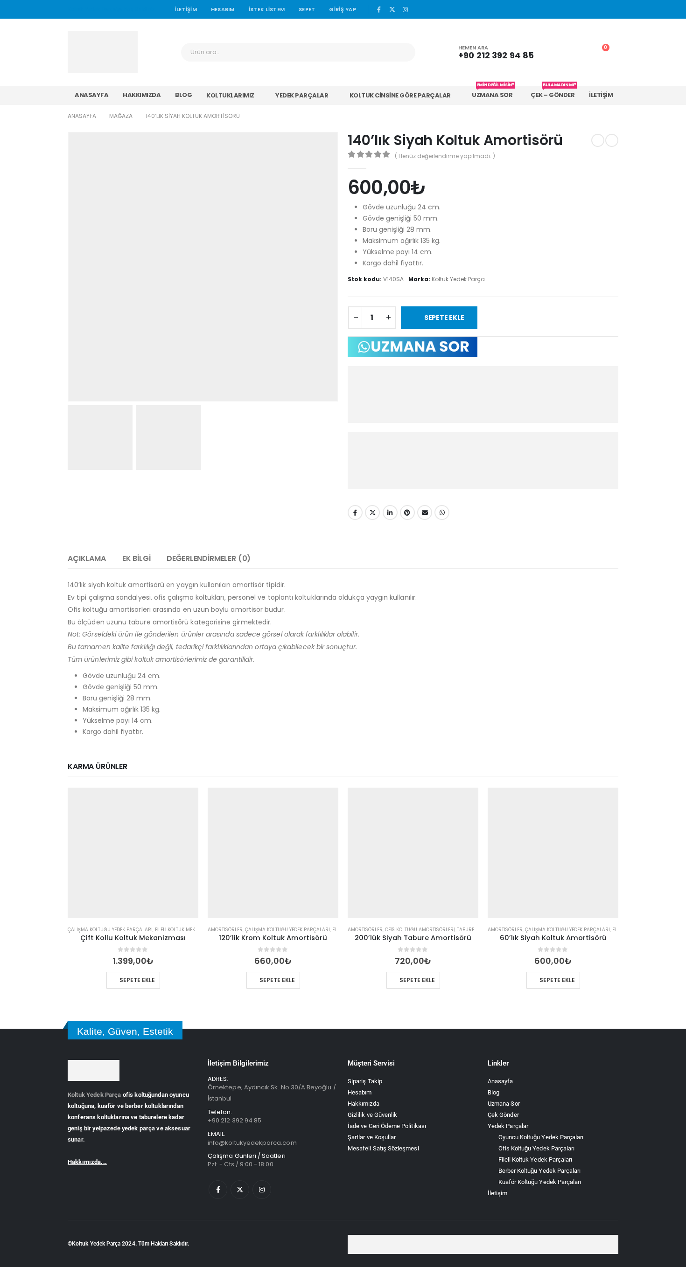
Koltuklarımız (230, 95)
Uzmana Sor (490, 92)
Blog (183, 94)
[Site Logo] (103, 52)
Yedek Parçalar (300, 95)
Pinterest (407, 512)
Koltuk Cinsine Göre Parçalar (398, 95)
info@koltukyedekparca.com (252, 1142)
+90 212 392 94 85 (234, 1120)
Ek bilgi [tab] (136, 558)
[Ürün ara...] (401, 52)
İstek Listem (267, 9)
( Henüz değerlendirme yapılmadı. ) (445, 156)
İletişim (186, 9)
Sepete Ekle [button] (137, 980)
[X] (392, 9)
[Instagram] (405, 9)
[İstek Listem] (579, 52)
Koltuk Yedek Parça (94, 1094)
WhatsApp (441, 512)
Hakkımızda (142, 94)
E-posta (424, 512)
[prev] (597, 140)
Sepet (307, 9)
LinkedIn (390, 512)
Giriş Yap (342, 9)
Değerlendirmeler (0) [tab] (209, 558)
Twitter (372, 512)
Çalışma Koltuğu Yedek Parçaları (110, 929)
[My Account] (558, 52)
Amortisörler (225, 929)
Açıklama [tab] (87, 558)
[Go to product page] (133, 853)
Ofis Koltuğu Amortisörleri (420, 929)
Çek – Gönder (550, 92)
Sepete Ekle (446, 317)
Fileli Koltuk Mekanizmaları (189, 929)
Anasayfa (91, 94)
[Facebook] (379, 9)
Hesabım (223, 9)
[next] (611, 140)
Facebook (355, 512)
